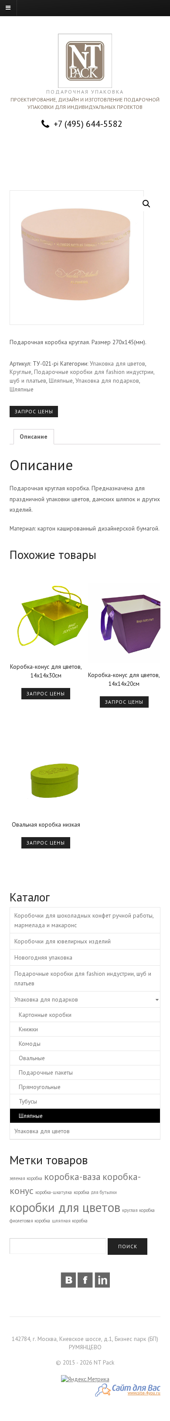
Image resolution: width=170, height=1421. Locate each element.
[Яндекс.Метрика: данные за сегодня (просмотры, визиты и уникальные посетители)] (85, 1379)
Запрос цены (34, 411)
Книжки (28, 1029)
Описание (34, 436)
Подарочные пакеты (46, 1072)
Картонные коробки (45, 1015)
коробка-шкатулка (53, 1192)
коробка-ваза (72, 1176)
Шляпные (61, 380)
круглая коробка (138, 1210)
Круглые (20, 372)
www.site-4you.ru (144, 1393)
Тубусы (28, 1101)
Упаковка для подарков (107, 380)
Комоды (30, 1043)
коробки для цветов (65, 1207)
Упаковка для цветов (117, 363)
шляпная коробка (70, 1221)
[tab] (34, 436)
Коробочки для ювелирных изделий (62, 941)
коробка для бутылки (95, 1192)
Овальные (32, 1058)
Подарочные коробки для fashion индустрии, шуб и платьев (82, 978)
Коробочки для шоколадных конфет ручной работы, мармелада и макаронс (83, 920)
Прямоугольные (40, 1087)
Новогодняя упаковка (43, 957)
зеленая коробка (26, 1178)
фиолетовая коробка (30, 1221)
